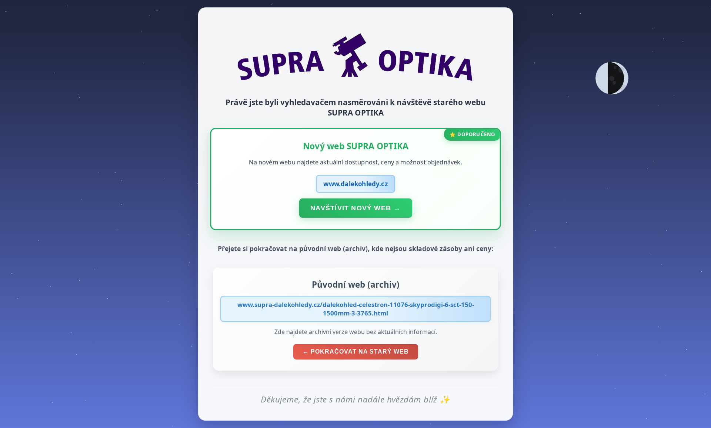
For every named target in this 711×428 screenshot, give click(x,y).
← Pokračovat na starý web (356, 351)
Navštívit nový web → (355, 207)
